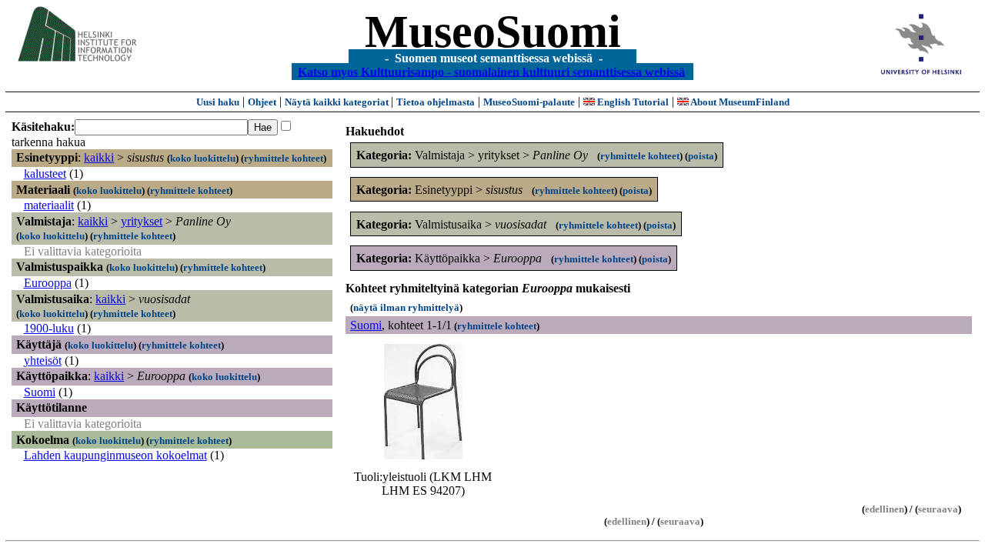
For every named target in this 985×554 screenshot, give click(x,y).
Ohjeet (262, 102)
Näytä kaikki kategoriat (338, 102)
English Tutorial (632, 102)
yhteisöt (43, 360)
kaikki (99, 157)
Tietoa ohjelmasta (435, 102)
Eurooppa (48, 282)
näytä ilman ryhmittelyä (406, 307)
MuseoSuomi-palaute (529, 102)
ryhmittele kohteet (283, 158)
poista (701, 156)
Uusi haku (217, 102)
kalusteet (45, 173)
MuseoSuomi (493, 31)
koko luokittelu (202, 158)
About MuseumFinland (739, 102)
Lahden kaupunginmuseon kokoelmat (115, 455)
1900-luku (49, 328)
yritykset (141, 221)
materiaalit (49, 205)
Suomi (39, 392)
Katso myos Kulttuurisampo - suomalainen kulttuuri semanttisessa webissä (491, 71)
